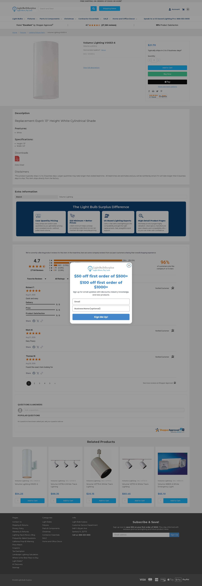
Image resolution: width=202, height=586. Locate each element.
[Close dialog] (129, 265)
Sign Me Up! (101, 317)
